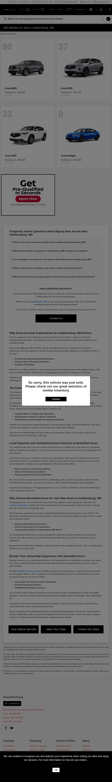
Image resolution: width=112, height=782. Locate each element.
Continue (56, 399)
